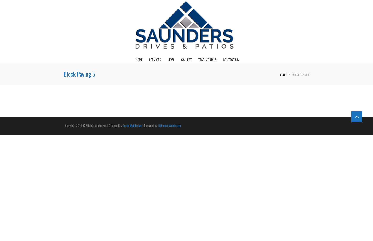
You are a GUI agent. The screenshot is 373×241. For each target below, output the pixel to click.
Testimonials (207, 59)
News (171, 59)
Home (138, 59)
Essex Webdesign (132, 125)
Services (155, 59)
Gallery (186, 59)
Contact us (231, 59)
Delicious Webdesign (169, 125)
